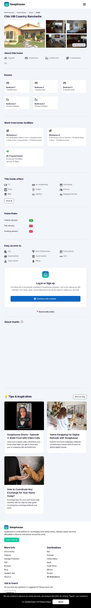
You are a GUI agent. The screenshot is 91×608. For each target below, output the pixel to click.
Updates (7, 573)
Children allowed (10, 220)
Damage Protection (11, 559)
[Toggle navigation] (84, 4)
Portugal (50, 555)
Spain (49, 562)
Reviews (7, 566)
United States (21, 12)
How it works (9, 552)
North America (9, 12)
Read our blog (80, 397)
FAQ (5, 562)
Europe (50, 573)
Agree (60, 602)
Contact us (10, 592)
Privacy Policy (45, 602)
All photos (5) (80, 45)
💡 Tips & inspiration (18, 396)
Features (7, 555)
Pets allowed (9, 226)
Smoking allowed (11, 231)
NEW (13, 573)
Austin (38, 12)
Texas (31, 12)
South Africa (51, 566)
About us (7, 577)
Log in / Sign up (11, 540)
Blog (6, 570)
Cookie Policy (30, 602)
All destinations (53, 577)
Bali (48, 552)
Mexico (50, 570)
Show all (9, 201)
